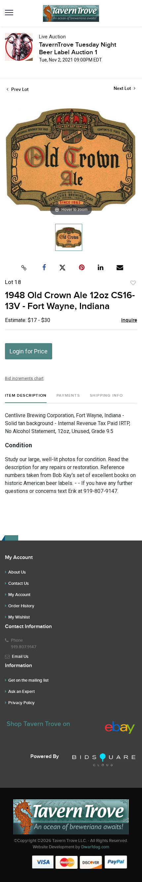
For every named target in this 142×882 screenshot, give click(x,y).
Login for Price (29, 351)
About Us (17, 572)
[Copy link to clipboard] (24, 268)
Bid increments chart (24, 378)
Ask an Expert (21, 691)
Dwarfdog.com (95, 847)
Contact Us (18, 583)
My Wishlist (19, 617)
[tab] (26, 398)
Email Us (20, 656)
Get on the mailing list (28, 680)
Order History (21, 606)
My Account (19, 594)
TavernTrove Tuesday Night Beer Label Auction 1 (77, 48)
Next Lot (123, 88)
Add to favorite (133, 283)
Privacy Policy (21, 702)
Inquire (129, 320)
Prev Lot (19, 89)
